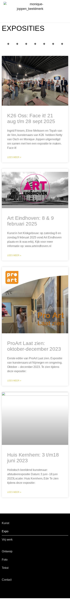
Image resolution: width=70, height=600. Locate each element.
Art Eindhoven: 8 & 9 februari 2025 (30, 221)
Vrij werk (7, 539)
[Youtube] (10, 590)
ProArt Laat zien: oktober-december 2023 (34, 346)
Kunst (5, 523)
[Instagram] (16, 590)
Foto (5, 559)
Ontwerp (7, 551)
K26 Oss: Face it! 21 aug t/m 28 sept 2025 (31, 118)
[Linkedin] (22, 590)
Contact (6, 579)
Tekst (5, 567)
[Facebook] (4, 590)
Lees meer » (14, 157)
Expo (5, 531)
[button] (35, 15)
